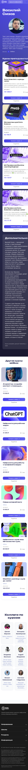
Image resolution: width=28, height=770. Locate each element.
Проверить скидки (13, 399)
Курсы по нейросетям (15, 2)
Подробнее (14, 402)
